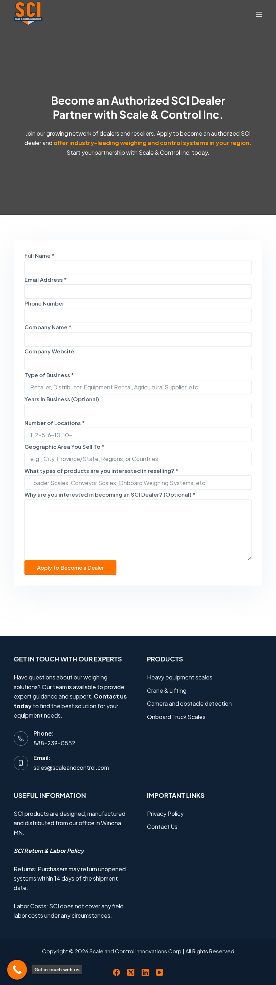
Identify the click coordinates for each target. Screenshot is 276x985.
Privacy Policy (165, 813)
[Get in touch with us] (17, 970)
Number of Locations (54, 422)
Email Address (45, 279)
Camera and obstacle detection (189, 703)
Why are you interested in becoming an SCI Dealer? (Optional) (110, 494)
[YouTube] (159, 972)
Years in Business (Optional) (61, 399)
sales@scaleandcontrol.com (71, 767)
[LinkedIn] (145, 972)
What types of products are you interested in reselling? (101, 470)
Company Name (48, 327)
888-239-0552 (54, 743)
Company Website (49, 351)
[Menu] (259, 14)
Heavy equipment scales (179, 677)
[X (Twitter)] (130, 972)
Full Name (39, 255)
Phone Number (44, 303)
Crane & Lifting (167, 690)
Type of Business (49, 374)
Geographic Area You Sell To (64, 446)
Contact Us (162, 826)
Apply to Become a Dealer (70, 567)
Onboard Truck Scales (176, 716)
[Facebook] (116, 972)
